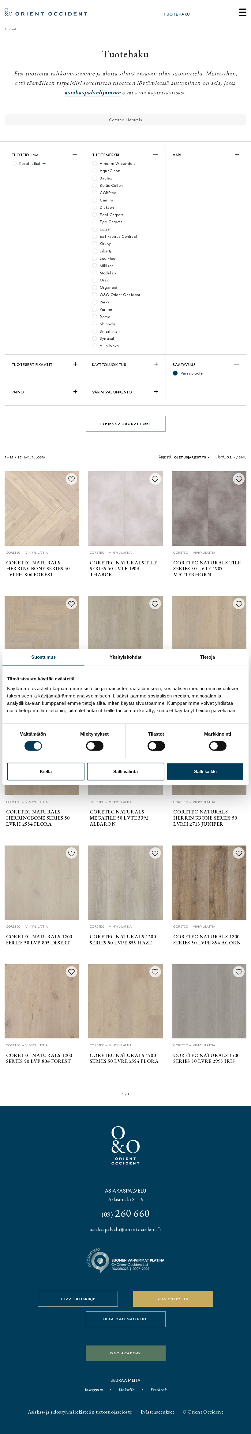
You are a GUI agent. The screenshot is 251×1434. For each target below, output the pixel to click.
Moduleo (107, 273)
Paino (18, 392)
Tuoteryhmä (25, 155)
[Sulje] (242, 12)
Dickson (106, 207)
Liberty (105, 251)
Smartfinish (109, 331)
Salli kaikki (205, 771)
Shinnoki (107, 324)
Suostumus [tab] (43, 657)
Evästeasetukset (157, 1411)
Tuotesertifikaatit (32, 365)
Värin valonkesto (112, 392)
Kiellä (46, 771)
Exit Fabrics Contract (118, 236)
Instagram (93, 1389)
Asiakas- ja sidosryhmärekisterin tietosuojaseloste (80, 1411)
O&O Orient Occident (119, 295)
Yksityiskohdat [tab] (125, 657)
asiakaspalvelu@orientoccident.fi (125, 1229)
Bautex (105, 178)
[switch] (94, 746)
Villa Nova (109, 346)
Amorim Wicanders (117, 163)
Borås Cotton (111, 185)
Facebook (158, 1389)
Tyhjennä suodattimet (125, 423)
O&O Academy (125, 1353)
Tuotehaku (176, 14)
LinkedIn (126, 1389)
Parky (104, 302)
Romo (104, 317)
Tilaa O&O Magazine (125, 1318)
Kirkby (105, 244)
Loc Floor (108, 258)
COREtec (107, 193)
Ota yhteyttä (173, 1298)
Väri (177, 155)
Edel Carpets (111, 215)
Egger (105, 229)
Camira (106, 200)
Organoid (108, 287)
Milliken (106, 266)
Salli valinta (125, 771)
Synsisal (106, 338)
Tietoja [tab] (207, 657)
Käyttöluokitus (109, 365)
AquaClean (110, 171)
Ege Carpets (110, 222)
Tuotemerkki (105, 155)
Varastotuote (191, 373)
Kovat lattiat (30, 163)
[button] (191, 457)
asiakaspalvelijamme (93, 92)
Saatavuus (184, 365)
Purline (105, 309)
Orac (104, 280)
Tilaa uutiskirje (78, 1298)
